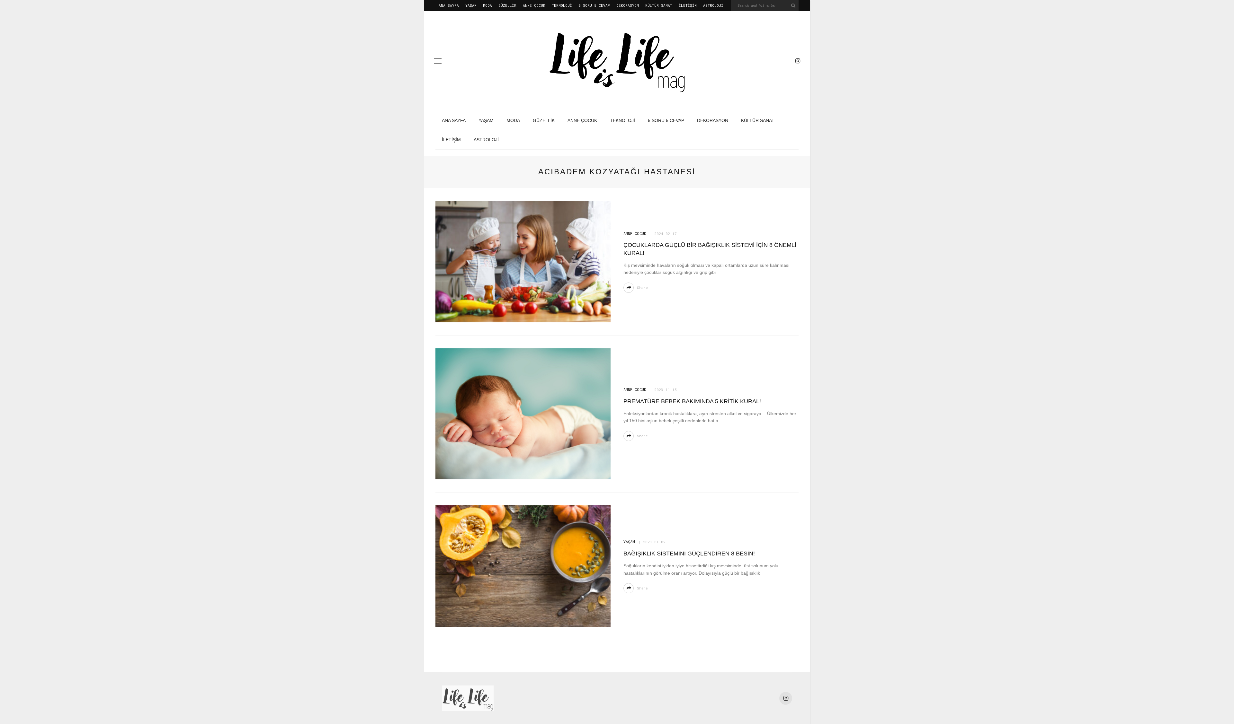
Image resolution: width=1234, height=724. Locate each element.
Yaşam (471, 5)
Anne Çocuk (534, 5)
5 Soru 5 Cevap (594, 5)
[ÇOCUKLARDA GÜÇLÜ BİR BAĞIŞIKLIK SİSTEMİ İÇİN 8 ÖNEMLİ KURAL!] (523, 261)
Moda (487, 5)
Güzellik (507, 5)
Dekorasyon (627, 5)
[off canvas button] (438, 61)
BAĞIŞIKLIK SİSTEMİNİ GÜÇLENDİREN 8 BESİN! (689, 553)
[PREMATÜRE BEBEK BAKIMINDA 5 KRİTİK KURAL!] (523, 413)
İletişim (688, 5)
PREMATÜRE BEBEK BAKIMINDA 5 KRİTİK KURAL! (692, 401)
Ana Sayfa (449, 5)
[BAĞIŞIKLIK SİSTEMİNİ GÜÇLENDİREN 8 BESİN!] (523, 566)
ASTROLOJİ (713, 5)
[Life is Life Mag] (468, 698)
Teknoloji (562, 5)
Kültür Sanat (658, 5)
